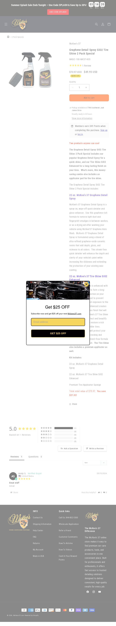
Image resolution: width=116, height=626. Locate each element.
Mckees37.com (74, 314)
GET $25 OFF (58, 333)
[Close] (86, 284)
